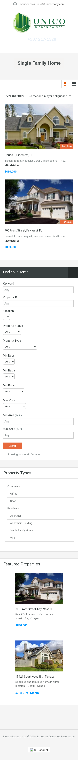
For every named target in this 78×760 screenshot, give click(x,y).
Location (8, 310)
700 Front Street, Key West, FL (23, 230)
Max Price (9, 400)
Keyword (8, 283)
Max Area (13, 428)
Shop (13, 501)
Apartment (16, 515)
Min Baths (9, 370)
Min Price (9, 385)
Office (13, 493)
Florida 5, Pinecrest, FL (18, 155)
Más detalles (12, 165)
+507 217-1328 (42, 39)
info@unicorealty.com (51, 4)
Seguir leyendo (33, 618)
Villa (12, 537)
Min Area (12, 415)
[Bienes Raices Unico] (39, 23)
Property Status (13, 325)
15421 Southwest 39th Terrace (35, 676)
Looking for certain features (24, 454)
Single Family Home (21, 530)
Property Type (12, 340)
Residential (13, 508)
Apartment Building (21, 523)
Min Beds (9, 355)
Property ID (10, 297)
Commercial (14, 486)
